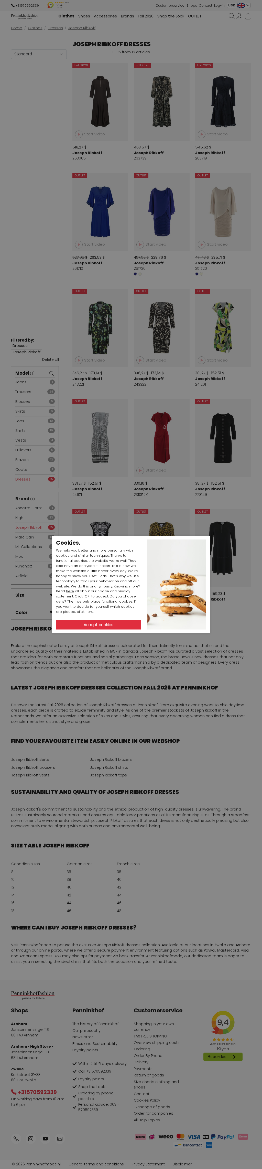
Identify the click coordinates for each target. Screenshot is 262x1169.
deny (60, 601)
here (70, 591)
